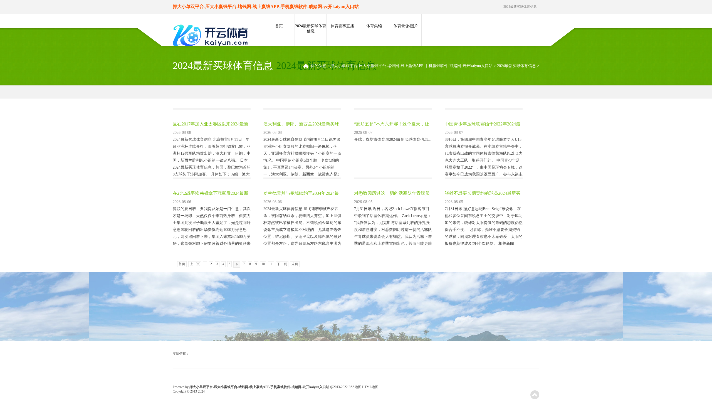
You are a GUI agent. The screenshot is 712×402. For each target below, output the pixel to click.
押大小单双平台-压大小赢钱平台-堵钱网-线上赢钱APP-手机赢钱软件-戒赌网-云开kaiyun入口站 (411, 66)
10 (263, 264)
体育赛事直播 (342, 26)
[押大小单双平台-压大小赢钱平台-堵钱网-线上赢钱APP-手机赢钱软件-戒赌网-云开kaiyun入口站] (212, 36)
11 (271, 264)
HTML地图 (370, 387)
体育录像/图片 (406, 26)
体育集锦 (374, 26)
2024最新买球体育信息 (310, 28)
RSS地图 (354, 387)
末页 (294, 264)
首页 (279, 26)
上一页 (195, 264)
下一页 (282, 264)
